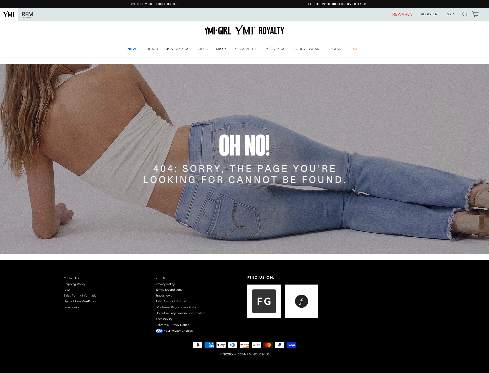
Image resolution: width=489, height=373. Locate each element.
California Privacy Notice (172, 325)
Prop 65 (161, 278)
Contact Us (71, 278)
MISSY (221, 49)
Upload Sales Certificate (80, 301)
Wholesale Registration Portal (176, 307)
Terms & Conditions (169, 289)
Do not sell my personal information (180, 313)
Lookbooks (71, 307)
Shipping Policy (74, 284)
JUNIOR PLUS (177, 49)
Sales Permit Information (81, 295)
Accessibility (164, 319)
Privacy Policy (165, 284)
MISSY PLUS (275, 49)
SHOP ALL (336, 49)
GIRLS (203, 49)
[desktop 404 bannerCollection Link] (244, 159)
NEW (131, 49)
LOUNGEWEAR (306, 49)
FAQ (67, 289)
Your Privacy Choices (178, 330)
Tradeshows (164, 295)
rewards (402, 14)
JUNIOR (151, 49)
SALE (357, 49)
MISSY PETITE (246, 49)
